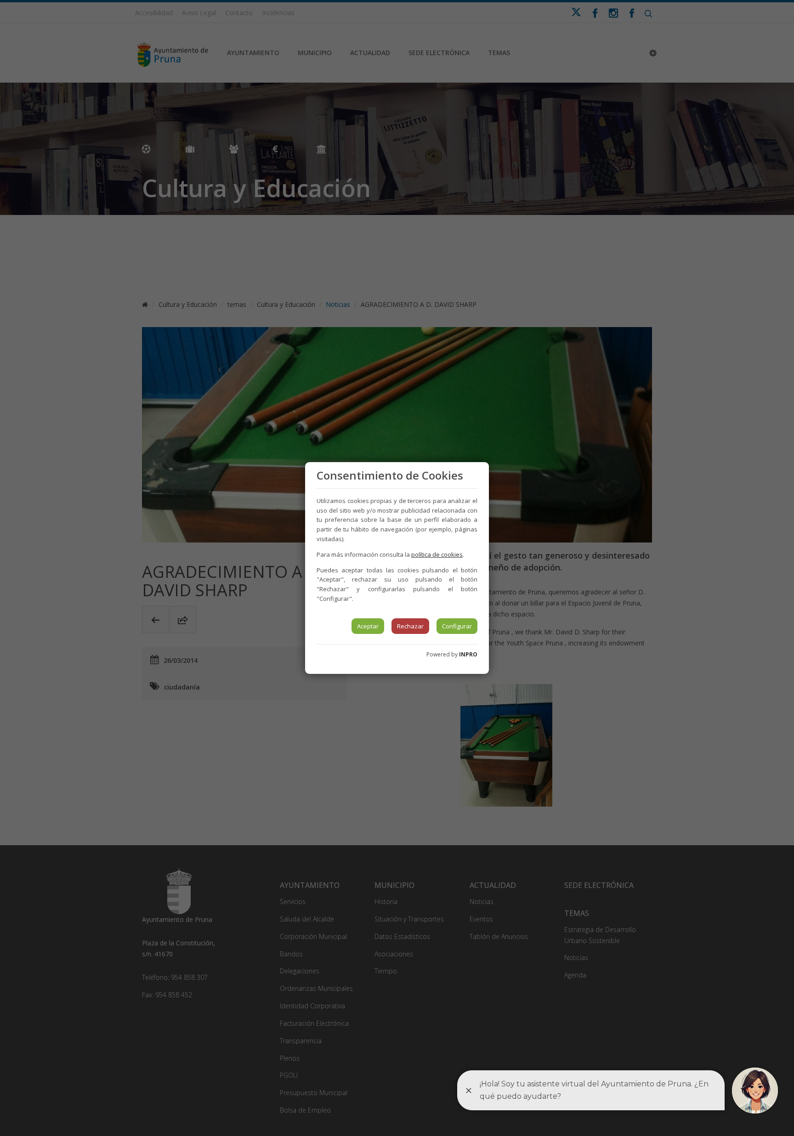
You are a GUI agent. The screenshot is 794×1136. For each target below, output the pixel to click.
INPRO (468, 654)
